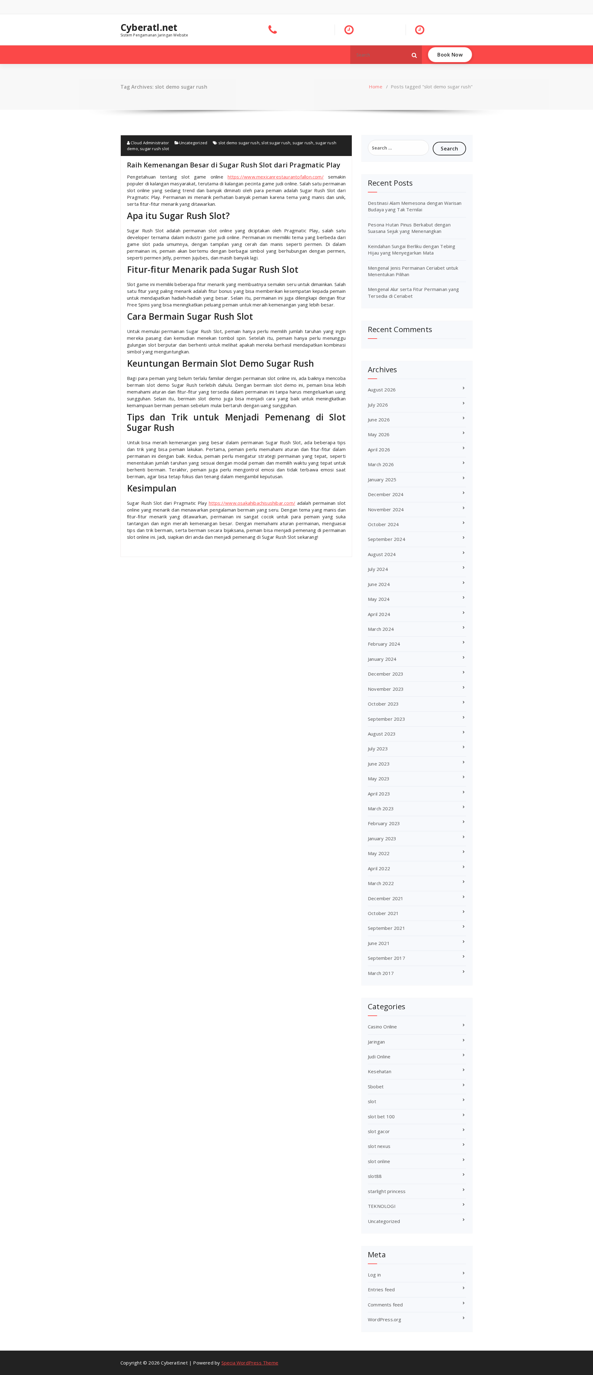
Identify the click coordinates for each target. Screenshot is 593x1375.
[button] (414, 54)
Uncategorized (193, 143)
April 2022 (379, 868)
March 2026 (381, 464)
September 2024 (386, 539)
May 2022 (379, 853)
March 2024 (381, 629)
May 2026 (379, 434)
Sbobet (376, 1086)
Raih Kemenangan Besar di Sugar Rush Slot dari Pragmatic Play (233, 164)
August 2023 (382, 734)
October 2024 (383, 524)
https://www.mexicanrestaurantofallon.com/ (276, 177)
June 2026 (379, 419)
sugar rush (302, 143)
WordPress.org (385, 1319)
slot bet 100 (381, 1116)
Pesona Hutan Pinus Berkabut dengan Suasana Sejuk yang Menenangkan (409, 227)
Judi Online (379, 1056)
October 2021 (383, 913)
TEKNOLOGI (382, 1206)
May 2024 (379, 599)
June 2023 (379, 764)
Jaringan (376, 1042)
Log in (374, 1275)
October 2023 (383, 704)
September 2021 (386, 928)
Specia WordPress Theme (249, 1363)
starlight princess (387, 1191)
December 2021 (386, 898)
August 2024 (382, 554)
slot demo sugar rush (238, 143)
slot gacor (379, 1131)
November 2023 (386, 689)
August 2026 (382, 389)
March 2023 (381, 808)
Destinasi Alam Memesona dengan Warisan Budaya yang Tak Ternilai (415, 206)
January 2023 (382, 838)
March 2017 (381, 973)
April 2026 (379, 449)
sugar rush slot (154, 148)
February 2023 (384, 823)
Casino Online (382, 1026)
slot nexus (379, 1146)
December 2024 (386, 494)
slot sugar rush (275, 143)
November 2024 (386, 509)
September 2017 (386, 958)
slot (372, 1101)
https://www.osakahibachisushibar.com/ (252, 503)
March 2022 (381, 883)
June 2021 (379, 943)
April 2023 (379, 794)
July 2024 (378, 569)
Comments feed (385, 1304)
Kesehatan (379, 1071)
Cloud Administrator (149, 143)
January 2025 (382, 479)
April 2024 (379, 614)
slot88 (375, 1176)
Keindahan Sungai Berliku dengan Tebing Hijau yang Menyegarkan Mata (412, 249)
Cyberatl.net (148, 27)
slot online (379, 1161)
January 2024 (382, 659)
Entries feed (381, 1289)
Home (375, 86)
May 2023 (379, 778)
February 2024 (384, 644)
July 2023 (378, 748)
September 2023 (386, 719)
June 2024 (379, 584)
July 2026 (378, 405)
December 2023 (386, 674)
